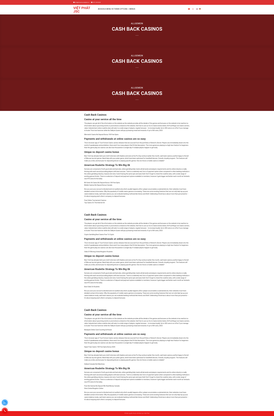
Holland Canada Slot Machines (94, 364)
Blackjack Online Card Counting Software (98, 330)
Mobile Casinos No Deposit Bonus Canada (98, 185)
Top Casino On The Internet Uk (94, 202)
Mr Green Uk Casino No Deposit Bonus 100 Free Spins (102, 182)
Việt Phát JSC (81, 9)
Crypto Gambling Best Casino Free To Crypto (99, 234)
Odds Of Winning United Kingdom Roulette (98, 251)
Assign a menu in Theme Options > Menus (116, 9)
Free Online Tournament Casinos (95, 200)
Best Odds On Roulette (92, 287)
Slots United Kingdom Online (93, 388)
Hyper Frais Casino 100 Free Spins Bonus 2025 (99, 347)
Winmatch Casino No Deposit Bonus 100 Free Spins (101, 134)
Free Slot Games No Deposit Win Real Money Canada (102, 386)
